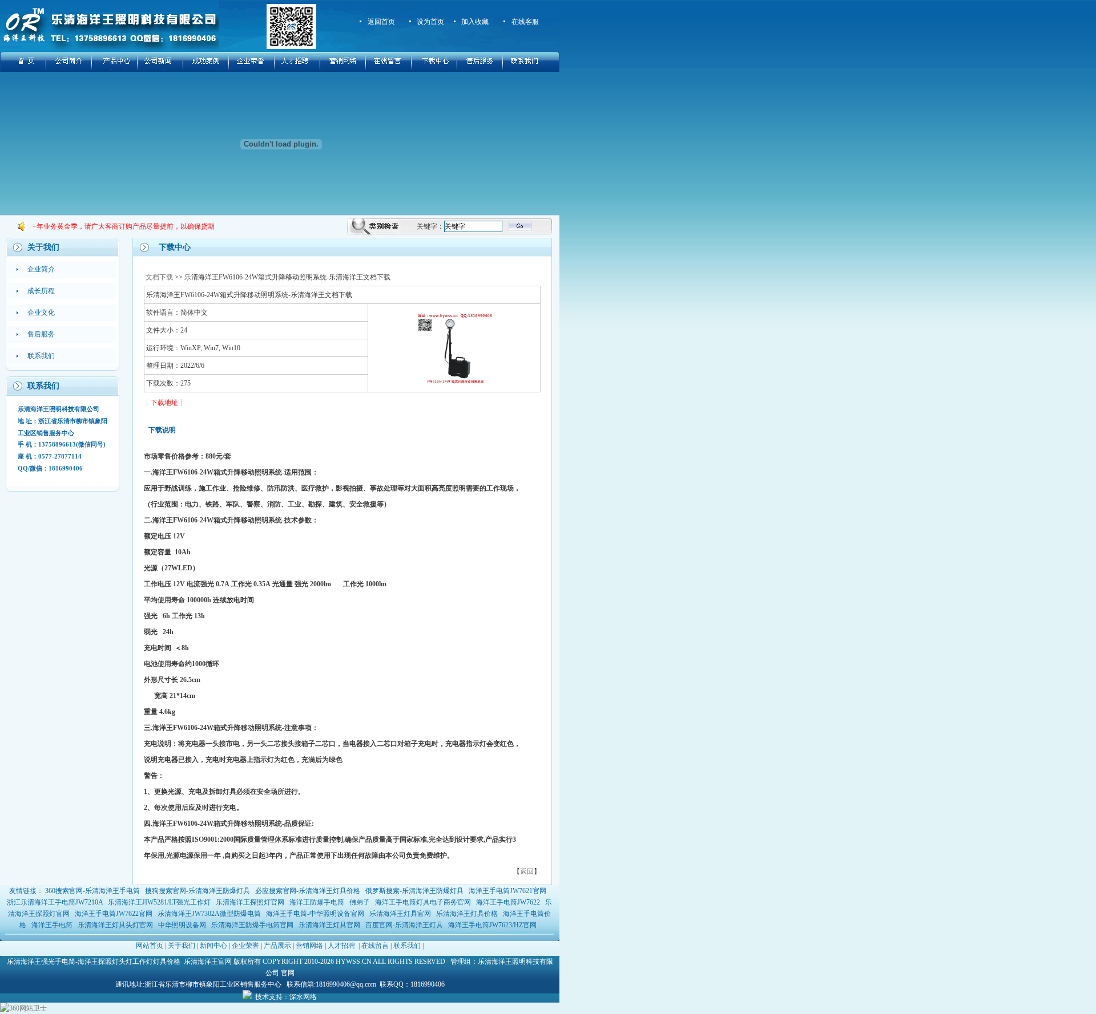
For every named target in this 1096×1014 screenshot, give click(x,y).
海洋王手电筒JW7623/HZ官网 (492, 925)
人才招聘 (341, 946)
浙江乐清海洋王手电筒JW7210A (55, 902)
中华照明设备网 (182, 925)
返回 (527, 871)
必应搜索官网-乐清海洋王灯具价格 (307, 891)
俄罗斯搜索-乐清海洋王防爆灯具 (414, 891)
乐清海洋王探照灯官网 (250, 902)
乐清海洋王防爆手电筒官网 (252, 925)
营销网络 (309, 946)
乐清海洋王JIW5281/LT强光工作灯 (159, 902)
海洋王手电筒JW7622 (508, 902)
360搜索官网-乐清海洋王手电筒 (92, 891)
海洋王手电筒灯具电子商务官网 (423, 902)
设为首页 (430, 22)
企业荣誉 (245, 946)
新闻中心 (213, 946)
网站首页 (149, 946)
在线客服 (525, 22)
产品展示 (277, 946)
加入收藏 (475, 22)
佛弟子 (359, 902)
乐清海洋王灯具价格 (467, 914)
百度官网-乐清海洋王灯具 (404, 925)
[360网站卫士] (23, 1008)
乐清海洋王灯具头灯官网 (115, 925)
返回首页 (381, 22)
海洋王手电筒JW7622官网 (113, 914)
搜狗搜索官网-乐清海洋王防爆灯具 (197, 891)
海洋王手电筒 (51, 925)
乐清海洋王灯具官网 (400, 914)
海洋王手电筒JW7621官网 (507, 891)
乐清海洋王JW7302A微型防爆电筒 (209, 914)
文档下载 (159, 277)
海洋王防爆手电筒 (316, 902)
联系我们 (407, 946)
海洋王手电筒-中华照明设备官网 (315, 914)
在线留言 (375, 946)
